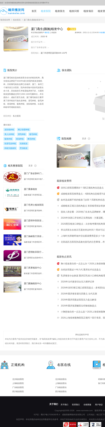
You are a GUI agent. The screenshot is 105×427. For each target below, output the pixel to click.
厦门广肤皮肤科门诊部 (34, 173)
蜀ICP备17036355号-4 (50, 414)
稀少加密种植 (23, 129)
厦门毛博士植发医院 (34, 205)
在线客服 (87, 404)
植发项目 (88, 11)
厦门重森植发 (30, 189)
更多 (84, 138)
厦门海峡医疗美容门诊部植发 (34, 236)
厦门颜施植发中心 (32, 283)
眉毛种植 (22, 134)
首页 (34, 11)
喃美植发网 (5, 20)
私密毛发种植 (10, 143)
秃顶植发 (23, 148)
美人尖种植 (9, 134)
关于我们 (53, 404)
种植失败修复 (10, 148)
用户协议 (99, 404)
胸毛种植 (31, 139)
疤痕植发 (23, 143)
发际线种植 (9, 129)
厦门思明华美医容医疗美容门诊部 (34, 220)
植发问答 (74, 11)
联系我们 (76, 404)
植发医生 (60, 11)
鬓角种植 (8, 139)
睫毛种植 (33, 134)
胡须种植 (20, 139)
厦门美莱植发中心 (32, 268)
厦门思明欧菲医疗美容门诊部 (34, 252)
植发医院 (46, 11)
